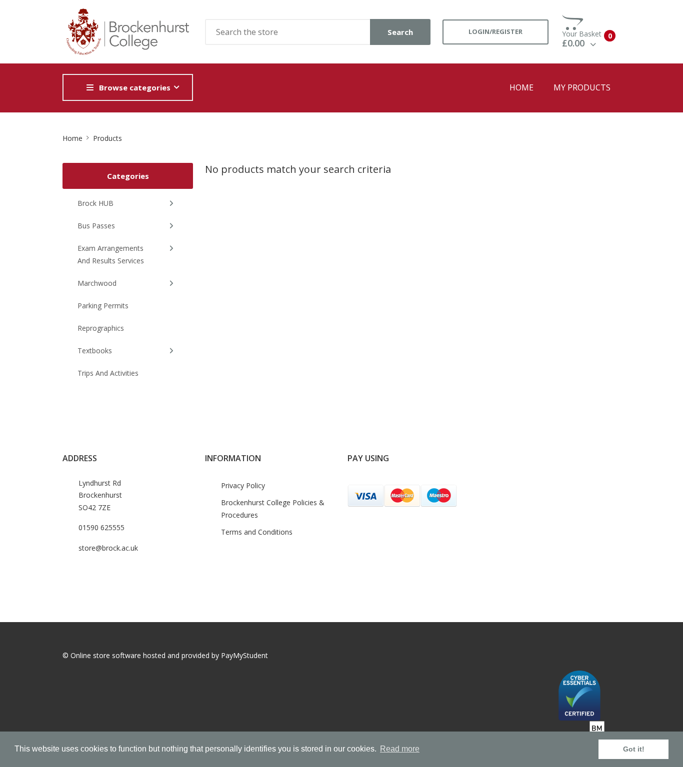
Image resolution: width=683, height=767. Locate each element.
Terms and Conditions (256, 532)
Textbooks (95, 350)
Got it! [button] (633, 749)
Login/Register (495, 31)
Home (522, 87)
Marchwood (97, 283)
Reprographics (101, 328)
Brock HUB (96, 203)
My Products (582, 87)
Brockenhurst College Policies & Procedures (272, 509)
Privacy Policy (243, 485)
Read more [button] (400, 749)
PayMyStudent (244, 655)
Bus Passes (96, 225)
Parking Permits (103, 305)
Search (400, 32)
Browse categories (134, 87)
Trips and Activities (108, 373)
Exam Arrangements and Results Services (111, 254)
